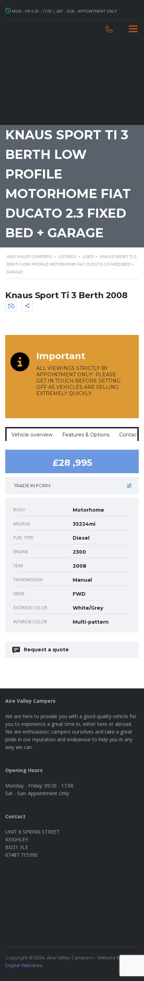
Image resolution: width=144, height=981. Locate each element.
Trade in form (32, 485)
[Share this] (27, 305)
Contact (129, 435)
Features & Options (85, 435)
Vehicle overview (32, 435)
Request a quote (46, 649)
